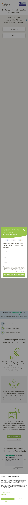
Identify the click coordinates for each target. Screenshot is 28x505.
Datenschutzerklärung (13, 266)
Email (5, 252)
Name (5, 257)
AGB (21, 266)
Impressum (3, 494)
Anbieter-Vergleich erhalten (14, 274)
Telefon (6, 262)
